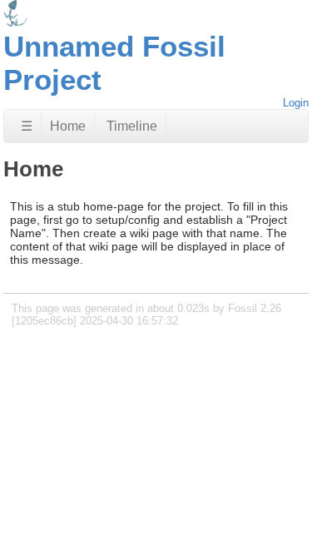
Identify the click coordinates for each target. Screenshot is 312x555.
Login (296, 103)
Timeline (131, 126)
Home (68, 126)
